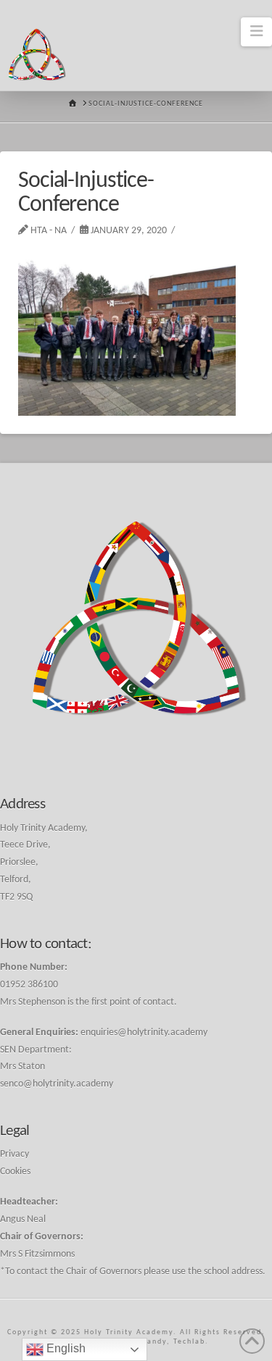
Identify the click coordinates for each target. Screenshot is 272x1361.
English (65, 1348)
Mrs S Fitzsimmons (37, 1254)
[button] (256, 31)
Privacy (14, 1154)
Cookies (15, 1171)
